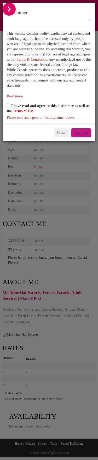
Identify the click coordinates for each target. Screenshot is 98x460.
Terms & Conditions (32, 59)
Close (61, 133)
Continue (81, 133)
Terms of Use (23, 111)
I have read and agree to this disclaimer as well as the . (48, 108)
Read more (15, 96)
